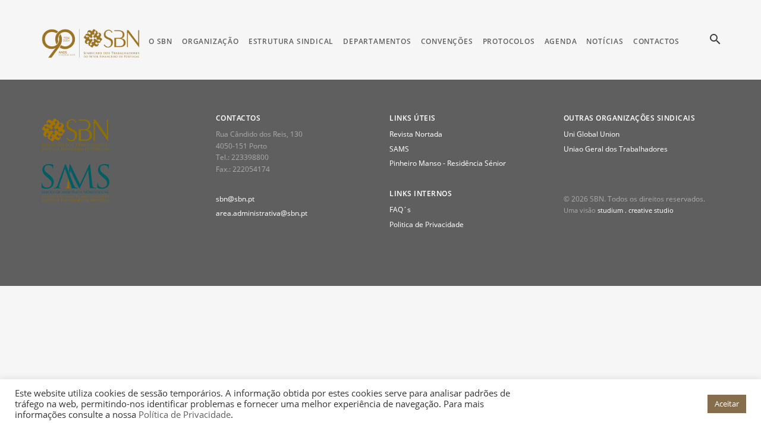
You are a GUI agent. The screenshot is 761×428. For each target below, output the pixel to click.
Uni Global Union (592, 134)
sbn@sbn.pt (235, 199)
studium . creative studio (636, 210)
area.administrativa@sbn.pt (261, 213)
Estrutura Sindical (291, 41)
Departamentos (377, 41)
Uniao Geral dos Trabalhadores (616, 149)
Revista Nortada (415, 134)
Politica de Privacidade (426, 224)
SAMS (399, 149)
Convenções (447, 41)
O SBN (160, 41)
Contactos (656, 41)
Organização (210, 41)
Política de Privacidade (185, 414)
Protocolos (509, 41)
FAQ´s (400, 209)
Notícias (604, 41)
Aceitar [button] (727, 403)
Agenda (561, 41)
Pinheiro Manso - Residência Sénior (447, 163)
